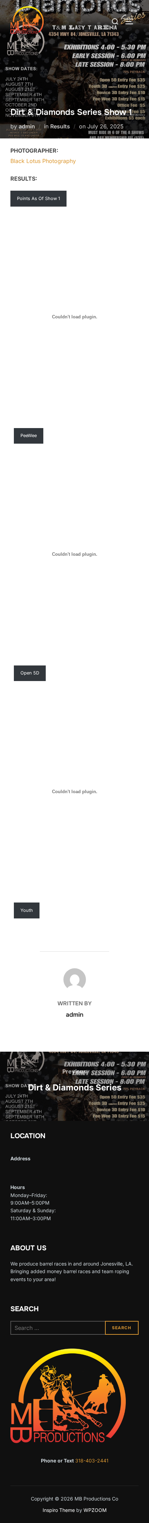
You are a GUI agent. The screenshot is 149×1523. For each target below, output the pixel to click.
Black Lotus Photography (43, 160)
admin (27, 126)
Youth (26, 910)
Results (60, 126)
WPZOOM (95, 1510)
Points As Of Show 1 (38, 198)
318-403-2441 (91, 1460)
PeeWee (28, 435)
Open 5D (29, 673)
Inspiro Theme (59, 1510)
